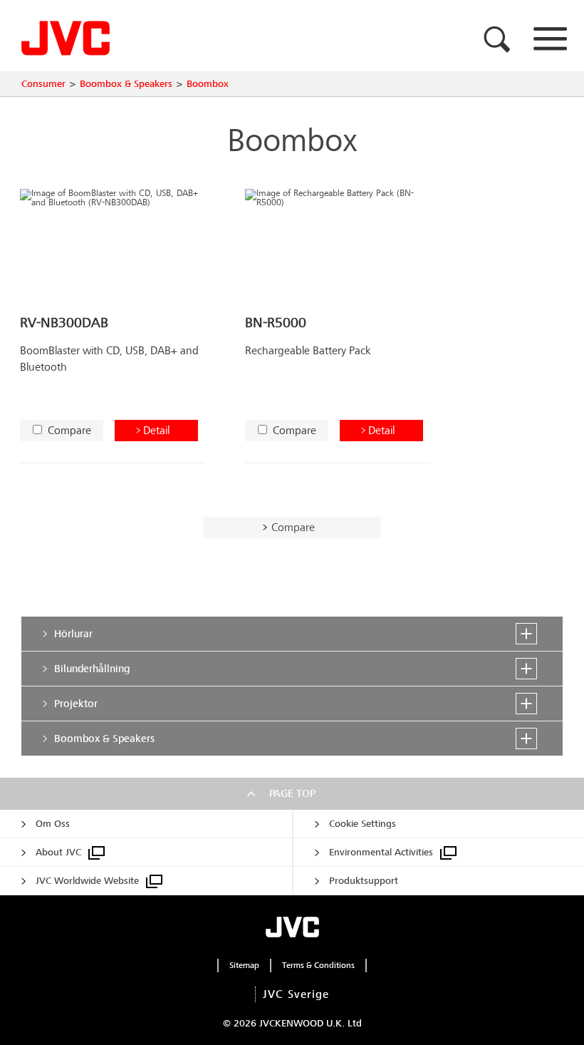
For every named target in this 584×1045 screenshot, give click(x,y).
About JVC (58, 852)
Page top (292, 793)
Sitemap (244, 965)
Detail (156, 430)
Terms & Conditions (318, 965)
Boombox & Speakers (126, 84)
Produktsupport (363, 881)
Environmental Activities (381, 852)
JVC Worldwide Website (87, 881)
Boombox (208, 84)
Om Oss (53, 824)
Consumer (43, 84)
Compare (69, 430)
